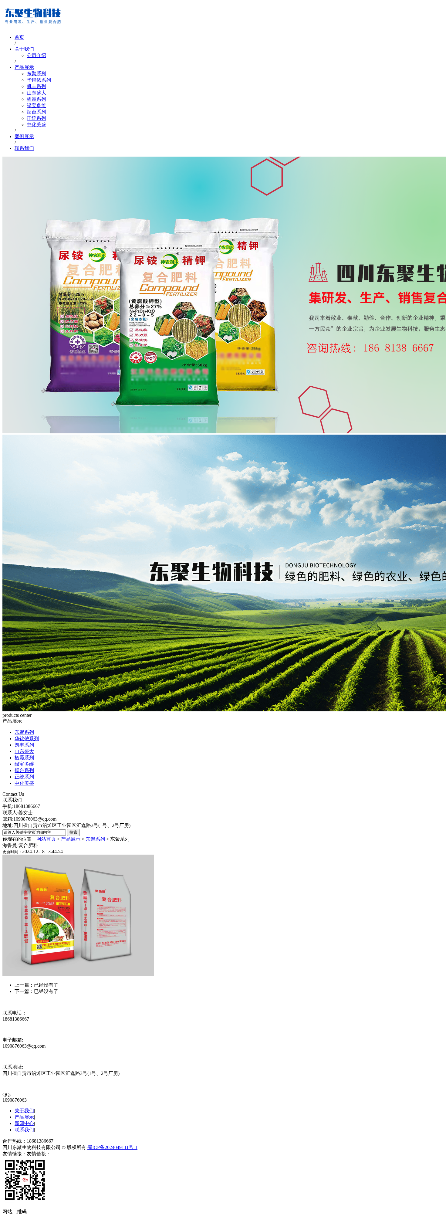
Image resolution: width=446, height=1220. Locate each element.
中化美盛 (36, 124)
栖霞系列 (36, 99)
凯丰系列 (36, 86)
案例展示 (24, 136)
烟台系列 (36, 111)
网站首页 (46, 839)
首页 (19, 37)
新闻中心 (24, 1123)
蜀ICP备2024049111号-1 (112, 1147)
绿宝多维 (36, 105)
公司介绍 (36, 55)
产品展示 (24, 67)
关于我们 (24, 49)
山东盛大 (36, 92)
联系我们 (24, 148)
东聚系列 (36, 73)
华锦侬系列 (39, 80)
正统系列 (36, 118)
